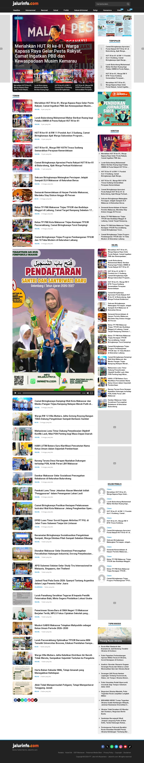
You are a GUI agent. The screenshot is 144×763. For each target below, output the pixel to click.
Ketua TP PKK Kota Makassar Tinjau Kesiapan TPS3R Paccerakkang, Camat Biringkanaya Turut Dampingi (62, 224)
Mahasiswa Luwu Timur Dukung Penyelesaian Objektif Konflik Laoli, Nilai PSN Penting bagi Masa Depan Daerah (63, 432)
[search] (128, 4)
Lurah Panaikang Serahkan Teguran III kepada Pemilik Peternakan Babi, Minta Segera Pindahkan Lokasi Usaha (63, 597)
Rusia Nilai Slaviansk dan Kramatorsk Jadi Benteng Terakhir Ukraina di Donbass (114, 649)
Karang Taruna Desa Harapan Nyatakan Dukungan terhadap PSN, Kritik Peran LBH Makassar (60, 462)
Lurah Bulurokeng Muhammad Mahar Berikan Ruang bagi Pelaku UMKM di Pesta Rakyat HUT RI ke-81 (52, 56)
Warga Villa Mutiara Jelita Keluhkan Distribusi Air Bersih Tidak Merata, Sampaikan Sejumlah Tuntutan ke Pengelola (64, 656)
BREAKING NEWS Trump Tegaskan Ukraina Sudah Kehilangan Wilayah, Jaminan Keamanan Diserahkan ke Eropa (115, 703)
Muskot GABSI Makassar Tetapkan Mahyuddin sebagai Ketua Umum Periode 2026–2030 (63, 627)
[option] (53, 42)
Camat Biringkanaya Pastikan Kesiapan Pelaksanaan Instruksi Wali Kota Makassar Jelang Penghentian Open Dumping (63, 508)
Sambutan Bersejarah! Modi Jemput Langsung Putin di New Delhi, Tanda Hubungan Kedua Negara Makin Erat (113, 721)
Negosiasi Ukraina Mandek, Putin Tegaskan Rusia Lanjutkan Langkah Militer (115, 693)
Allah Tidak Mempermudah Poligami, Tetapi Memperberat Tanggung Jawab (64, 686)
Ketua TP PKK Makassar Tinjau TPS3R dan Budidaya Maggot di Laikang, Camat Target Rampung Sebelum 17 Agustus (63, 210)
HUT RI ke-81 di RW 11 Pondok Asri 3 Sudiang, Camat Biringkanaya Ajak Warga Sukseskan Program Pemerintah (63, 90)
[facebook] (15, 700)
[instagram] (29, 700)
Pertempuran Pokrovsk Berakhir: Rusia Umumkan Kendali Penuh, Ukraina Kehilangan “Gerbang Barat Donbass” (115, 730)
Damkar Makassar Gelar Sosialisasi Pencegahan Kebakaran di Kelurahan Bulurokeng (60, 477)
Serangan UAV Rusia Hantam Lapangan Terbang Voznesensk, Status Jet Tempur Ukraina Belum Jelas (114, 677)
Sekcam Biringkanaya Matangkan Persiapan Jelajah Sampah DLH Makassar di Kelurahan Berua (61, 179)
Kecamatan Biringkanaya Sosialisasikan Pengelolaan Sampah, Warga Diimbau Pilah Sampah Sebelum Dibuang (63, 537)
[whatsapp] (22, 700)
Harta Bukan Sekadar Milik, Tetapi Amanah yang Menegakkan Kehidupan (59, 671)
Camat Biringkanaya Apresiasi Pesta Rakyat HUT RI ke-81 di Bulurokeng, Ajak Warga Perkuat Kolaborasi (64, 164)
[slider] (52, 393)
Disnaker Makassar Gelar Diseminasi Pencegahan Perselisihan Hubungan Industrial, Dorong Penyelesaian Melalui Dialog (63, 553)
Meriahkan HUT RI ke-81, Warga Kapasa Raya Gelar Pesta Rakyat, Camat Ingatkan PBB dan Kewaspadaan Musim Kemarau (23, 91)
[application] (53, 322)
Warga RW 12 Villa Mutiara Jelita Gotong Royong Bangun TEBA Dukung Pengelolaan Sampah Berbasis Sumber (64, 417)
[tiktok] (35, 700)
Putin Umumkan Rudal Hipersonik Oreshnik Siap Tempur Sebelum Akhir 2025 (114, 684)
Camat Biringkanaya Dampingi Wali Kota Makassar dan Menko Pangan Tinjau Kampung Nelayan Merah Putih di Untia (63, 404)
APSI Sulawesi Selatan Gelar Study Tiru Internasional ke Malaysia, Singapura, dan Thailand (63, 567)
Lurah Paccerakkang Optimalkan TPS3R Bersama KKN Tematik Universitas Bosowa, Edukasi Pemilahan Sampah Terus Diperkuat (64, 643)
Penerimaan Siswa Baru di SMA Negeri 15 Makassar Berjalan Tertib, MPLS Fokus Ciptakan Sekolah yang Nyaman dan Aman (61, 613)
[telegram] (25, 700)
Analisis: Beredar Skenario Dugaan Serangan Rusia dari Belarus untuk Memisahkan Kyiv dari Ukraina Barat (115, 666)
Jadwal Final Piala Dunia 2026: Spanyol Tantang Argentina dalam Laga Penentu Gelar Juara (64, 582)
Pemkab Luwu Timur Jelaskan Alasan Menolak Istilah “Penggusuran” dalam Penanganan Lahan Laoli (62, 492)
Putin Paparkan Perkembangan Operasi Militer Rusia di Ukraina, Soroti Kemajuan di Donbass (113, 658)
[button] (53, 322)
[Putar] (15, 393)
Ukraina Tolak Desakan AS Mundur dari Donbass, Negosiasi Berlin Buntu (114, 711)
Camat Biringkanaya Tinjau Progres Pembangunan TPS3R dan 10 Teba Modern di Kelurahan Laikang (64, 238)
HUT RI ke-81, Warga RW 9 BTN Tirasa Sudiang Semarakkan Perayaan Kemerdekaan (84, 89)
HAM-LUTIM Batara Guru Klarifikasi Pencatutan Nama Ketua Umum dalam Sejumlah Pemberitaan (62, 447)
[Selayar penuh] (91, 393)
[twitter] (19, 700)
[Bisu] (88, 393)
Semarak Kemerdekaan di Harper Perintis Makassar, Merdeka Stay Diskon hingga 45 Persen (61, 194)
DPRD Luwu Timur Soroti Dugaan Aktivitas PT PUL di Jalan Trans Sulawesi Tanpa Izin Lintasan (62, 522)
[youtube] (32, 700)
